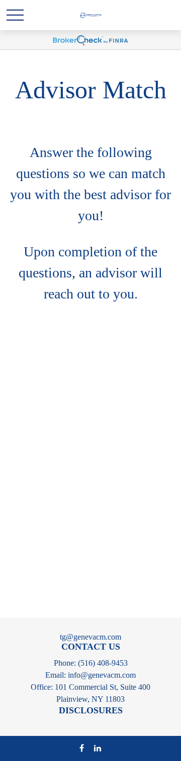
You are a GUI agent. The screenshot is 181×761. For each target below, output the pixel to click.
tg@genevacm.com (90, 637)
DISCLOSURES (91, 710)
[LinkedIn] (97, 747)
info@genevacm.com (102, 675)
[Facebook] (81, 747)
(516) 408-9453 (103, 663)
